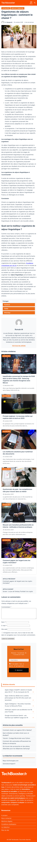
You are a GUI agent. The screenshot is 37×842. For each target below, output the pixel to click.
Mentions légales (6, 821)
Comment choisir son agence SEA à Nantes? (17, 730)
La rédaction (5, 827)
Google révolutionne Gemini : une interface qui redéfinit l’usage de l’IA (16, 717)
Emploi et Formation (17, 8)
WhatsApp (7, 312)
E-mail (4, 625)
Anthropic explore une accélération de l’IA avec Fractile (18, 711)
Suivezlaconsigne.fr (9, 763)
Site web (4, 629)
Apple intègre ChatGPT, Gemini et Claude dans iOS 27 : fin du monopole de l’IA (18, 691)
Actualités (5, 8)
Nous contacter (6, 818)
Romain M (9, 22)
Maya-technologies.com (10, 760)
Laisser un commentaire (8, 638)
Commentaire (6, 607)
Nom (3, 622)
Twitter (6, 308)
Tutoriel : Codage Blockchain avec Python (16, 738)
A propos (4, 815)
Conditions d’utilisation (8, 824)
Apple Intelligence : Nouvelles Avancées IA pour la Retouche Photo (18, 705)
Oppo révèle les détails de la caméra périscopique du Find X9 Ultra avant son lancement (18, 698)
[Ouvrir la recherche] (34, 3)
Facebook (7, 304)
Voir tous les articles (19, 346)
